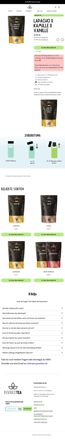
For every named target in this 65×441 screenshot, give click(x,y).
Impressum (38, 401)
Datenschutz (39, 405)
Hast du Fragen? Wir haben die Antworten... (32, 301)
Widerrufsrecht (40, 419)
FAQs (32, 294)
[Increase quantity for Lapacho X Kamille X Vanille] (62, 40)
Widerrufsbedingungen (43, 411)
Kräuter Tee (37, 15)
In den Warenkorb (48, 48)
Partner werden (40, 422)
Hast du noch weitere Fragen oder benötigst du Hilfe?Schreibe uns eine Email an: (26, 361)
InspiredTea (39, 435)
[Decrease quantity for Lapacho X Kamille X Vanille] (58, 40)
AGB (35, 408)
